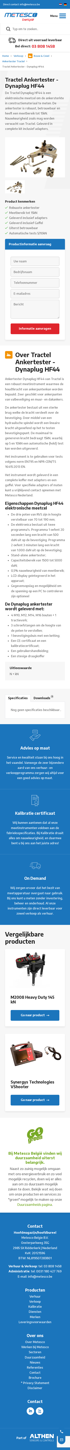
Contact (35, 1372)
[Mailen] (61, 1439)
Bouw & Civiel (41, 55)
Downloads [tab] (43, 697)
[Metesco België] (21, 16)
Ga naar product (33, 1015)
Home (6, 55)
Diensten (35, 1312)
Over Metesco (35, 1342)
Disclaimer (35, 1388)
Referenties (35, 1367)
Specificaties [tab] (18, 698)
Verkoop (19, 55)
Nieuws (35, 1362)
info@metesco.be (40, 1276)
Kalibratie (35, 1306)
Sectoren (35, 1352)
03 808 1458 (43, 46)
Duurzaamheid (35, 1357)
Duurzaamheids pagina (34, 1204)
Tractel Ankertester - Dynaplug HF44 (23, 66)
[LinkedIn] (30, 1411)
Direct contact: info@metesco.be (21, 4)
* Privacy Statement (35, 1383)
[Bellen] (61, 1431)
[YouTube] (39, 1411)
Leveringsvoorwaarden (35, 1322)
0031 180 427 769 (49, 1271)
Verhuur (35, 1296)
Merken (35, 1317)
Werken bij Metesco (35, 1347)
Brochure (35, 1378)
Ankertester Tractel (13, 61)
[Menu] (58, 16)
